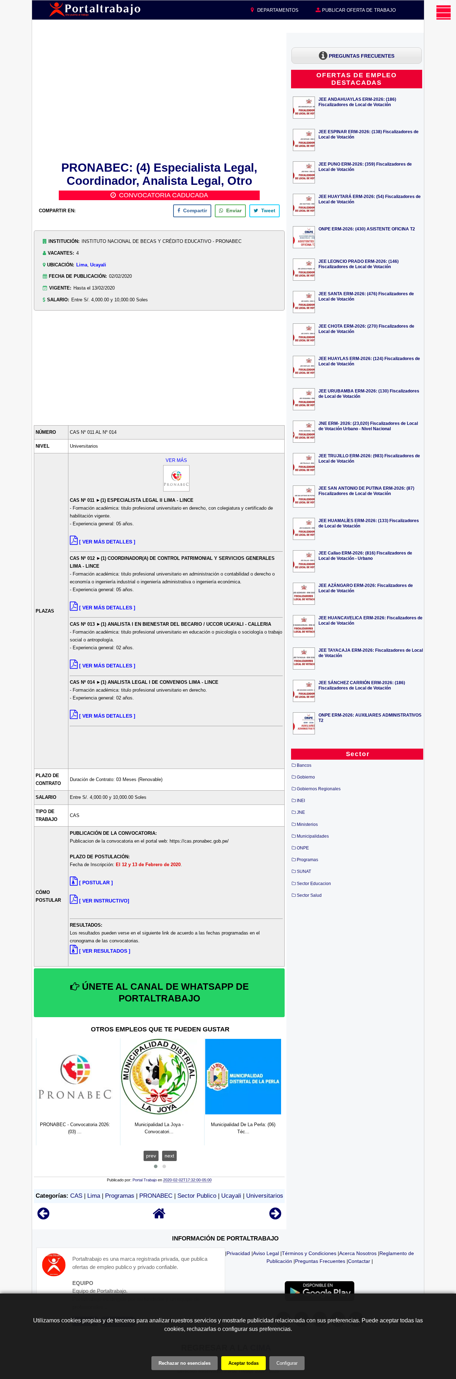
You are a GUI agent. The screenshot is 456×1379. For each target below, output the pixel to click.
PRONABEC (155, 1195)
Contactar (359, 1261)
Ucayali (98, 264)
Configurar (286, 1363)
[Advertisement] (159, 96)
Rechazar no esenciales (185, 1363)
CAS (76, 1195)
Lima (81, 264)
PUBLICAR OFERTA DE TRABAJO (358, 10)
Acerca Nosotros (358, 1253)
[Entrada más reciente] (43, 1216)
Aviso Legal (266, 1253)
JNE (301, 812)
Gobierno (306, 777)
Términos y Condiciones (309, 1253)
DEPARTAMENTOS (277, 10)
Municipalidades (313, 836)
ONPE (303, 847)
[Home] (159, 1216)
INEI (301, 800)
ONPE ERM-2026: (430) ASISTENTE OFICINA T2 (366, 229)
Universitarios (264, 1195)
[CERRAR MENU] (443, 12)
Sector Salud (309, 895)
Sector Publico (196, 1195)
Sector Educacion (314, 883)
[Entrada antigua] (275, 1216)
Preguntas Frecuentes (320, 1261)
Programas (119, 1195)
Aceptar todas (243, 1363)
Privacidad (238, 1253)
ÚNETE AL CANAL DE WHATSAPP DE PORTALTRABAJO (164, 992)
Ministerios (307, 824)
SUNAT (304, 871)
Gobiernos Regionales (319, 788)
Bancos (304, 765)
